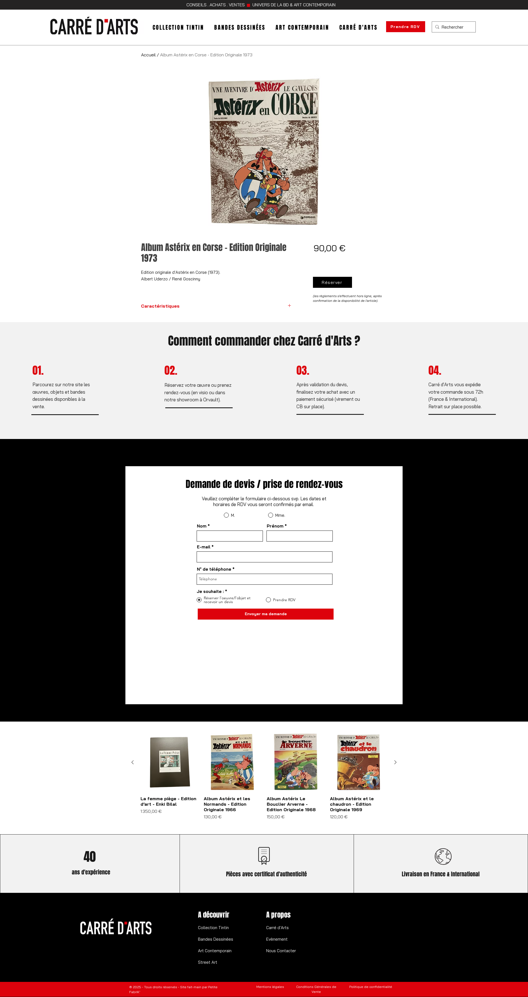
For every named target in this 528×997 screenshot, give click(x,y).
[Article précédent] (132, 762)
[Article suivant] (395, 762)
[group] (264, 779)
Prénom (275, 526)
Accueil (148, 54)
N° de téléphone (214, 569)
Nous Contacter (281, 950)
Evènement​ (277, 939)
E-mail (203, 547)
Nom (202, 526)
